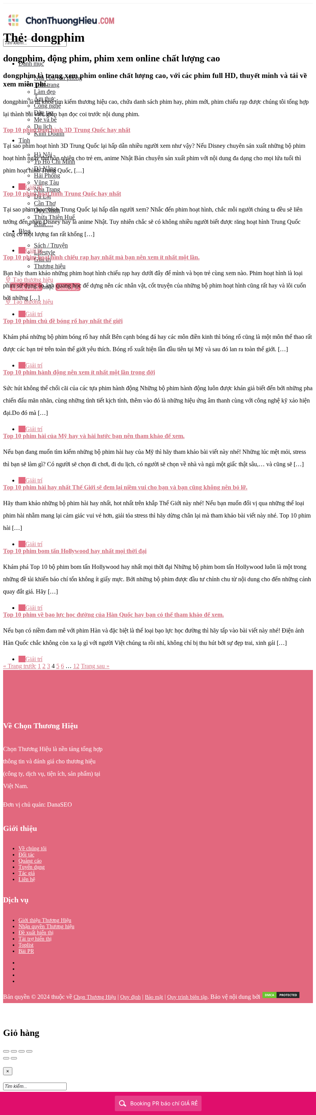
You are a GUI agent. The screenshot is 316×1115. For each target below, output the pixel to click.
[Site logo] (61, 28)
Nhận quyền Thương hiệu (46, 926)
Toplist (26, 945)
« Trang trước (19, 666)
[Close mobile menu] (5, 50)
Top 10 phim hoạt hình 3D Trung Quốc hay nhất (66, 130)
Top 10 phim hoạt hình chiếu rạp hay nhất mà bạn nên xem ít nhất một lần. (101, 257)
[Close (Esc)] (6, 1051)
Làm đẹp (44, 91)
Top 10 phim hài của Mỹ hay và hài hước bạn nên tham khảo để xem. (94, 436)
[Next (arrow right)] (14, 1058)
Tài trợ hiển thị (35, 939)
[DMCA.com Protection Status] (281, 997)
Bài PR (26, 951)
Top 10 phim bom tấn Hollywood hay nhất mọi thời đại (74, 551)
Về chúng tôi (32, 848)
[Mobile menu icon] (158, 7)
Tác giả (26, 873)
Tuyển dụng (31, 867)
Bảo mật (154, 997)
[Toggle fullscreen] (21, 1051)
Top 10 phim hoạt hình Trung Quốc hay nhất (62, 193)
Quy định (130, 997)
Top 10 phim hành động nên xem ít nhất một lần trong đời (79, 372)
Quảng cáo (30, 861)
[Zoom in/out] (29, 1051)
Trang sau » (95, 666)
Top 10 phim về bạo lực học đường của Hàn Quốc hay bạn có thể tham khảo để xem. (113, 614)
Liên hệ (26, 879)
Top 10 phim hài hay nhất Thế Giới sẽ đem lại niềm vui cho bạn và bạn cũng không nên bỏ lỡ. (125, 487)
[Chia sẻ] (14, 1051)
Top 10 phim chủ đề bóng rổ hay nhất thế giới (63, 321)
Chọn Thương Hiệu (95, 997)
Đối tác (26, 855)
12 (76, 666)
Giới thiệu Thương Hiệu (44, 920)
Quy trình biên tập (187, 997)
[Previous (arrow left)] (6, 1058)
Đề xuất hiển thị (36, 933)
